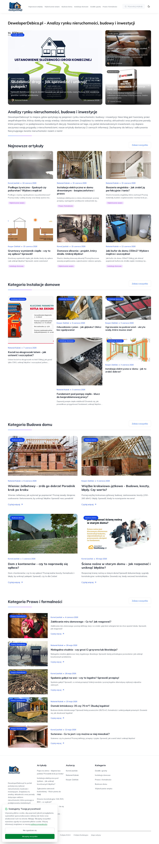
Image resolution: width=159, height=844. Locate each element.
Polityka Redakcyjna (81, 835)
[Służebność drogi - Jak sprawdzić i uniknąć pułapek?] (55, 67)
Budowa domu (67, 7)
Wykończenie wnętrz (52, 7)
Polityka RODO (65, 835)
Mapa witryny (96, 835)
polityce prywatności (39, 824)
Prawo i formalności (110, 7)
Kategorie (100, 765)
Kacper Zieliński (14, 246)
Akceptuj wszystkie (30, 836)
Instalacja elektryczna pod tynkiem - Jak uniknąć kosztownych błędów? (47, 781)
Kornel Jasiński (14, 183)
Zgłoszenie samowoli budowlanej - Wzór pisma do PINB (49, 791)
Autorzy (70, 765)
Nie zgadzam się (30, 830)
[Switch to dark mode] (149, 6)
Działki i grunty (95, 7)
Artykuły (42, 765)
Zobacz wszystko (140, 145)
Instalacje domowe (81, 7)
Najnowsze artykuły (35, 7)
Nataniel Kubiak (63, 183)
